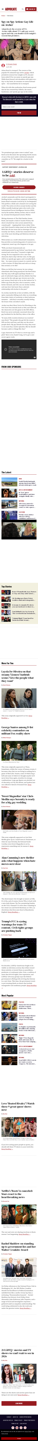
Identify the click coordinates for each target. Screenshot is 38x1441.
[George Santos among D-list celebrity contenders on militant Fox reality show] (19, 751)
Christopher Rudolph (12, 64)
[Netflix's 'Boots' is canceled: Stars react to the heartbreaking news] (19, 1214)
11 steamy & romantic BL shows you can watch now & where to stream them (23, 607)
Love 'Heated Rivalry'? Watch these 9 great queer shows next (17, 1106)
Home (3, 16)
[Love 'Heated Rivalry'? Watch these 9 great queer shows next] (19, 1127)
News (20, 479)
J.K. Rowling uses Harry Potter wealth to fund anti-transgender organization (23, 600)
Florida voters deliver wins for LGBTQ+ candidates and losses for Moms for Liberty (28, 517)
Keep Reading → (14, 912)
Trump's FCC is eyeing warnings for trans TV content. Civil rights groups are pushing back (17, 926)
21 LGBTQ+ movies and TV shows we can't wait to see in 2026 (17, 1353)
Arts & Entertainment (26, 490)
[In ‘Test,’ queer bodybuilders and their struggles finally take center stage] (9, 493)
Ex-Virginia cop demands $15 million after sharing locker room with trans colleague (27, 1029)
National (21, 501)
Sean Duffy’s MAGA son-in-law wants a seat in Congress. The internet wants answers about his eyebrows (28, 1063)
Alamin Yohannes (6, 685)
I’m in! (19, 113)
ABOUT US (15, 1417)
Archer (26, 73)
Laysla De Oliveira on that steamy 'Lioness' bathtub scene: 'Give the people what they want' (17, 676)
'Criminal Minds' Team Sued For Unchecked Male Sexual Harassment (22, 620)
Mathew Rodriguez (7, 737)
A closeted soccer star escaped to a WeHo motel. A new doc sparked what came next (27, 1051)
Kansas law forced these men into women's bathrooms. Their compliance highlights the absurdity (27, 1008)
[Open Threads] (21, 1427)
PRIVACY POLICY (18, 1420)
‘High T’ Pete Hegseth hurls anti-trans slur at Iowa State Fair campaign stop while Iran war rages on (27, 1041)
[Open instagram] (25, 1427)
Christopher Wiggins (7, 935)
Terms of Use (4, 1433)
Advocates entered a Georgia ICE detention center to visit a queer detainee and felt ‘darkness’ (26, 507)
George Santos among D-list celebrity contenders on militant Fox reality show (17, 730)
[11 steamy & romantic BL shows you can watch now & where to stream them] (6, 606)
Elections (22, 512)
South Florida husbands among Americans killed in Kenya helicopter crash (27, 483)
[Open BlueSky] (16, 1427)
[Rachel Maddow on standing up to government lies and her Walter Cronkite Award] (19, 1267)
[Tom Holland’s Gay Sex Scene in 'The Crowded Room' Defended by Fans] (6, 612)
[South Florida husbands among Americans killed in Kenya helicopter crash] (9, 482)
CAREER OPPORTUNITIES (25, 1417)
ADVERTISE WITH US (8, 1420)
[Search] (23, 9)
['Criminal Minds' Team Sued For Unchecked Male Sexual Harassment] (6, 619)
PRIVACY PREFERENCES (29, 1420)
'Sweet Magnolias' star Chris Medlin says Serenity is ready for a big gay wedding (18, 799)
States (21, 1024)
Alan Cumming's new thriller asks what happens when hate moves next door (18, 861)
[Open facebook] (12, 1427)
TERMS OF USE (14, 1423)
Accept (19, 1438)
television (10, 16)
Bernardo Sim (6, 1201)
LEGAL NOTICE (23, 1423)
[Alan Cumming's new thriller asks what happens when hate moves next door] (19, 881)
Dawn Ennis (5, 868)
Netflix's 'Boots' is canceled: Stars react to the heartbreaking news (17, 1194)
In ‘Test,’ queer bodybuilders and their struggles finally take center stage (27, 495)
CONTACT (9, 1417)
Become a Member (19, 187)
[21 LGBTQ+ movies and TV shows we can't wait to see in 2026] (19, 1373)
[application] (19, 529)
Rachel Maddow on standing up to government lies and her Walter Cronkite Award (18, 1247)
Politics (21, 1002)
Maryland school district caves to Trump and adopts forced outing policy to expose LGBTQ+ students (27, 1019)
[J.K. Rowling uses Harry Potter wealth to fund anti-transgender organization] (6, 599)
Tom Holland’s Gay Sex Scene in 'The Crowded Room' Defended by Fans (24, 613)
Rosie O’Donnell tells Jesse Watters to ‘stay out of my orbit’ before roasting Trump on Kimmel (24, 593)
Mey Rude (5, 1114)
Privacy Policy (28, 1431)
